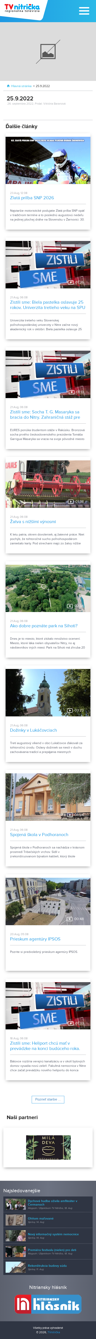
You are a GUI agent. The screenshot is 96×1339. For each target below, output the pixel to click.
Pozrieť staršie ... (48, 1099)
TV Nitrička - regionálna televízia (24, 10)
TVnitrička (54, 1332)
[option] (48, 1147)
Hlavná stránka (21, 86)
